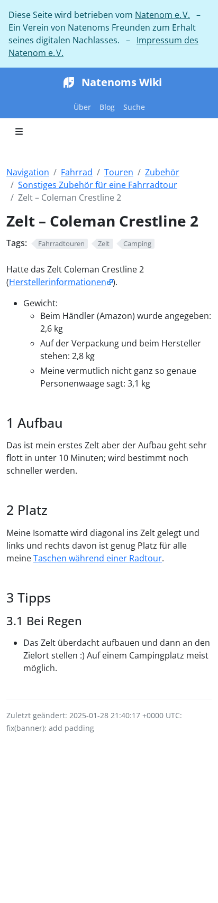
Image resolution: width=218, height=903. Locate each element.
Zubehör (162, 172)
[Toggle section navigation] (19, 131)
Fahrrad (77, 172)
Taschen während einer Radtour (97, 558)
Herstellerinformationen (57, 282)
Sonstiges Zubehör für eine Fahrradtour (97, 185)
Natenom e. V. (162, 15)
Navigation (27, 172)
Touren (118, 172)
